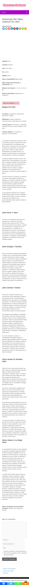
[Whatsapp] (22, 28)
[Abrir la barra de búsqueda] (27, 12)
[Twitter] (6, 28)
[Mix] (20, 28)
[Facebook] (3, 28)
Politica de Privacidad (9, 568)
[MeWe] (17, 28)
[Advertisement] (14, 45)
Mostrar (17, 103)
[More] (25, 28)
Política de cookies (8, 571)
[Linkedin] (11, 28)
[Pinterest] (14, 28)
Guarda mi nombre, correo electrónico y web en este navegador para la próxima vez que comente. (15, 553)
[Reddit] (9, 28)
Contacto (5, 573)
